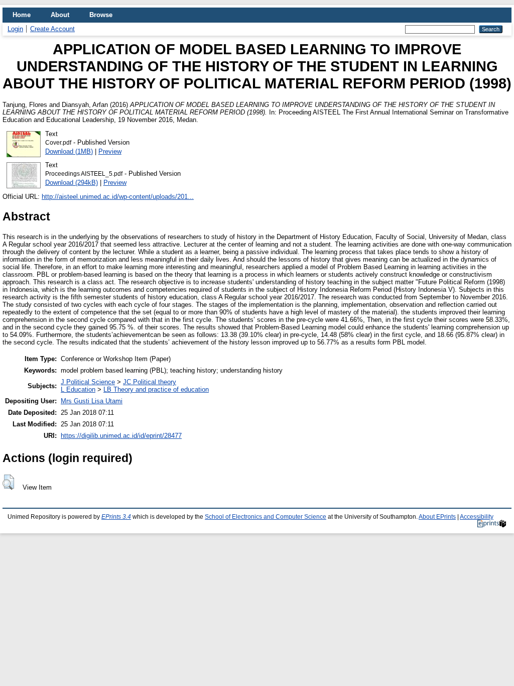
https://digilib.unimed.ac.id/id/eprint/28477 (121, 435)
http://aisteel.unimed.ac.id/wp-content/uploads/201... (118, 196)
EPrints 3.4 (116, 517)
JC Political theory (149, 382)
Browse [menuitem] (100, 15)
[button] (8, 482)
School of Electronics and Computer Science (265, 517)
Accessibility (476, 517)
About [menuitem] (60, 15)
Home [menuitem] (22, 15)
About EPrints (437, 517)
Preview (109, 151)
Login (15, 29)
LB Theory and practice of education (156, 389)
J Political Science (88, 382)
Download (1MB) (69, 151)
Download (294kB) (71, 182)
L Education (78, 389)
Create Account (52, 29)
